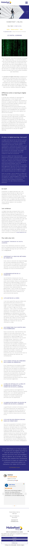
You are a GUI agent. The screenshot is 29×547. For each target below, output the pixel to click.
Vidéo (21, 29)
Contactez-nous (14, 467)
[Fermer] (28, 531)
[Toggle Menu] (26, 2)
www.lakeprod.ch (21, 232)
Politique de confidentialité (10, 545)
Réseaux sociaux (14, 29)
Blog (8, 26)
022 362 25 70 (14, 519)
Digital (11, 26)
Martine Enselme (13, 484)
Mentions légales (20, 545)
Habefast (10, 475)
